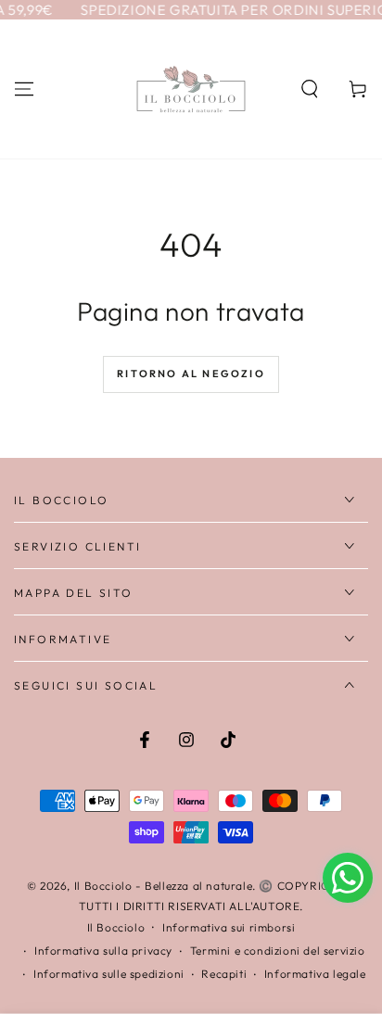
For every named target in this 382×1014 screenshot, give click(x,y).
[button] (310, 89)
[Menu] (24, 89)
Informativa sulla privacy (103, 950)
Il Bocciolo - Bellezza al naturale (163, 886)
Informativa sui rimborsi (228, 927)
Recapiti (224, 974)
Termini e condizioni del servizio (277, 950)
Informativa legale (315, 974)
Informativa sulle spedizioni (109, 974)
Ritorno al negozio (191, 373)
